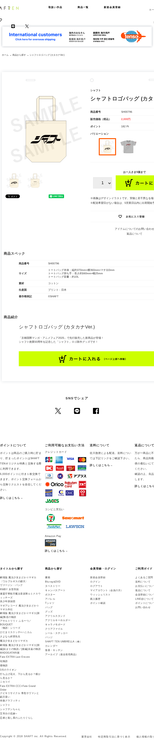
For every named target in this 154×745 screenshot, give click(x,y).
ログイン (95, 581)
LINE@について (144, 598)
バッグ (49, 607)
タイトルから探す (11, 568)
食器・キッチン (54, 650)
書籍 (47, 577)
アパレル (50, 598)
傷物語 (4, 665)
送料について (142, 581)
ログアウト (96, 586)
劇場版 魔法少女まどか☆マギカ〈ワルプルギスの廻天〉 (18, 579)
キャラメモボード (55, 624)
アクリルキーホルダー (57, 620)
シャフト (5, 704)
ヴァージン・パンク (11, 585)
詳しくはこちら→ (11, 497)
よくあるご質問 (144, 577)
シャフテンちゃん (10, 709)
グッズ (49, 611)
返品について (134, 233)
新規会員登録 (112, 7)
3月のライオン (8, 669)
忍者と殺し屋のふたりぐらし (16, 717)
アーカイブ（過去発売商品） (61, 654)
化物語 (4, 661)
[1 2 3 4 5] (102, 182)
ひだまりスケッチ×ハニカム (16, 632)
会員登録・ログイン (103, 568)
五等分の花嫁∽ (8, 713)
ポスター (50, 594)
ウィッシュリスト (100, 594)
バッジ (49, 637)
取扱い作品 (55, 7)
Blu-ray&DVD (53, 581)
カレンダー (51, 645)
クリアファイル (54, 628)
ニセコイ (5, 681)
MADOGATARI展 (10, 652)
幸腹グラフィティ (10, 700)
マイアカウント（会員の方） (106, 590)
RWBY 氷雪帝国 (9, 589)
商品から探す (19, 55)
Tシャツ (49, 603)
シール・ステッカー (56, 633)
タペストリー (52, 586)
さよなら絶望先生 (10, 636)
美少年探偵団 (7, 601)
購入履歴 (95, 598)
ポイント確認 (97, 603)
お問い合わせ (142, 607)
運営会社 (86, 736)
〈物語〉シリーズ (10, 627)
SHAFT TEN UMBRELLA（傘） (63, 641)
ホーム (5, 55)
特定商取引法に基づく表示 (114, 736)
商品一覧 (83, 7)
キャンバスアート (55, 590)
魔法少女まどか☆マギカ (14, 640)
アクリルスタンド (55, 616)
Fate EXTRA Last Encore (15, 656)
